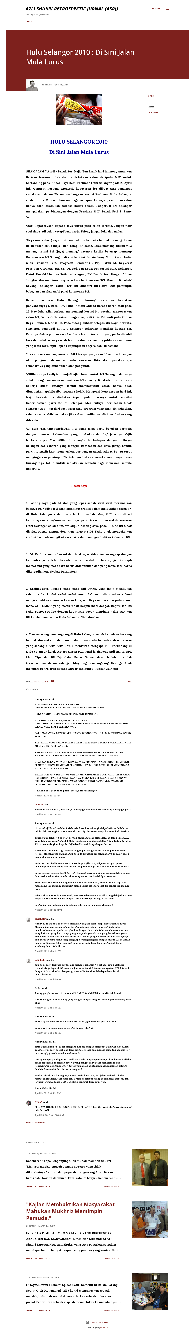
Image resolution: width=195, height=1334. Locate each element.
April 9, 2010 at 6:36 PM (48, 1032)
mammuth (104, 1328)
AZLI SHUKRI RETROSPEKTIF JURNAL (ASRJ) (72, 8)
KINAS (38, 1102)
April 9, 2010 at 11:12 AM (48, 814)
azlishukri (41, 918)
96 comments (42, 1258)
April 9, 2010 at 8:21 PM (48, 1093)
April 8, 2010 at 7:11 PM (47, 795)
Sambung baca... (112, 1186)
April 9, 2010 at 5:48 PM (48, 950)
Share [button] (150, 96)
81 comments (42, 1186)
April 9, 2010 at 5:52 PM (48, 979)
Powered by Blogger (99, 1322)
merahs (39, 804)
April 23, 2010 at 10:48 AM (49, 1115)
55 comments (42, 1310)
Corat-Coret (152, 112)
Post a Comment (35, 1122)
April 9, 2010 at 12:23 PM (48, 909)
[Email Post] (52, 681)
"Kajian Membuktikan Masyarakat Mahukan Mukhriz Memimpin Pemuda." (70, 1211)
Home (30, 21)
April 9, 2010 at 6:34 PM (48, 1007)
